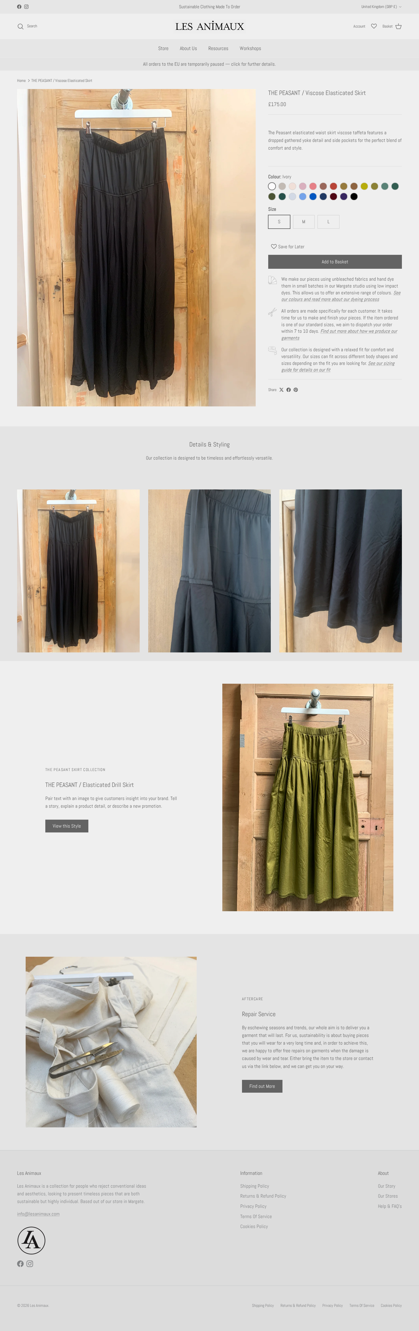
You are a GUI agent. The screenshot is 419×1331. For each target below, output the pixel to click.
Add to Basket (335, 262)
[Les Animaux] (209, 26)
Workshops (250, 48)
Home (21, 80)
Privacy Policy (253, 1206)
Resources (218, 48)
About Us (188, 48)
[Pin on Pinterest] (296, 390)
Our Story (386, 1186)
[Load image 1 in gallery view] (136, 247)
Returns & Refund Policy (263, 1196)
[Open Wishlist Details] (374, 26)
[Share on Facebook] (288, 390)
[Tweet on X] (281, 390)
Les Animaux (39, 1305)
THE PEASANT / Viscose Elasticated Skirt (61, 80)
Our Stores (388, 1196)
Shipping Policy (254, 1186)
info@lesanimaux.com (38, 1214)
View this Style (67, 826)
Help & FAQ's (390, 1206)
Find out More (262, 1086)
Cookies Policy (254, 1226)
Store (163, 48)
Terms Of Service (256, 1216)
